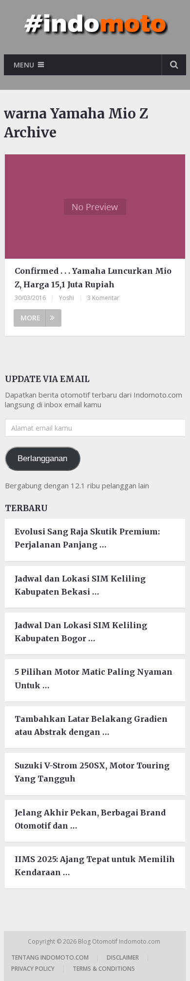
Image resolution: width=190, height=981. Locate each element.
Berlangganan (42, 458)
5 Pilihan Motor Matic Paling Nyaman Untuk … (93, 678)
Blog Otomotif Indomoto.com (120, 941)
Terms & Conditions (104, 968)
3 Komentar (103, 298)
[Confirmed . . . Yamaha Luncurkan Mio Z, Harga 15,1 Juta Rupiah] (95, 206)
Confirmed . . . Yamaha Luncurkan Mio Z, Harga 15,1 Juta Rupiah (93, 277)
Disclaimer (123, 957)
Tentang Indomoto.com (50, 957)
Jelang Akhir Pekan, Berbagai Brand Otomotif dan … (90, 819)
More (30, 317)
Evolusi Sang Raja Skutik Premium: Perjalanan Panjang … (87, 538)
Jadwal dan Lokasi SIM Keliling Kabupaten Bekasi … (80, 585)
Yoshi (66, 298)
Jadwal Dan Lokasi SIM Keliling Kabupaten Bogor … (81, 631)
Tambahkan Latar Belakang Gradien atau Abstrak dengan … (91, 725)
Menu (24, 64)
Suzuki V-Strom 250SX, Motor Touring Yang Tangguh (92, 772)
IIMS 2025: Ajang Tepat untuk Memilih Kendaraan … (95, 865)
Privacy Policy (33, 968)
